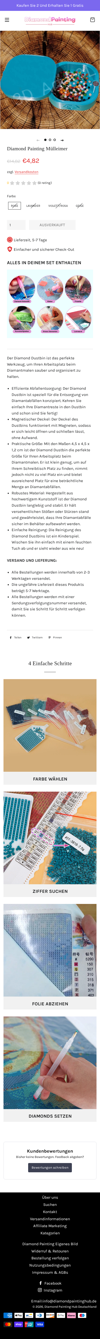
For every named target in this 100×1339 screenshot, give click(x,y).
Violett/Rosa (58, 205)
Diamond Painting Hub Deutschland (70, 1307)
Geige (80, 205)
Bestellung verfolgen (50, 1258)
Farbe (11, 196)
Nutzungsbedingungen (50, 1265)
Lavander (33, 205)
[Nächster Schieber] (62, 140)
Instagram (52, 1290)
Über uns (50, 1197)
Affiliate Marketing (50, 1225)
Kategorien (50, 1233)
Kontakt (50, 1211)
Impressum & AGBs (50, 1272)
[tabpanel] (50, 79)
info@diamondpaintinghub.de (70, 1301)
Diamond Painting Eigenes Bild (50, 1244)
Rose (14, 205)
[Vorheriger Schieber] (38, 140)
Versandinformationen (50, 1219)
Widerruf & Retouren (50, 1251)
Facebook (52, 1283)
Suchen (50, 1204)
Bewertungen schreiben (50, 1168)
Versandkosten (26, 172)
